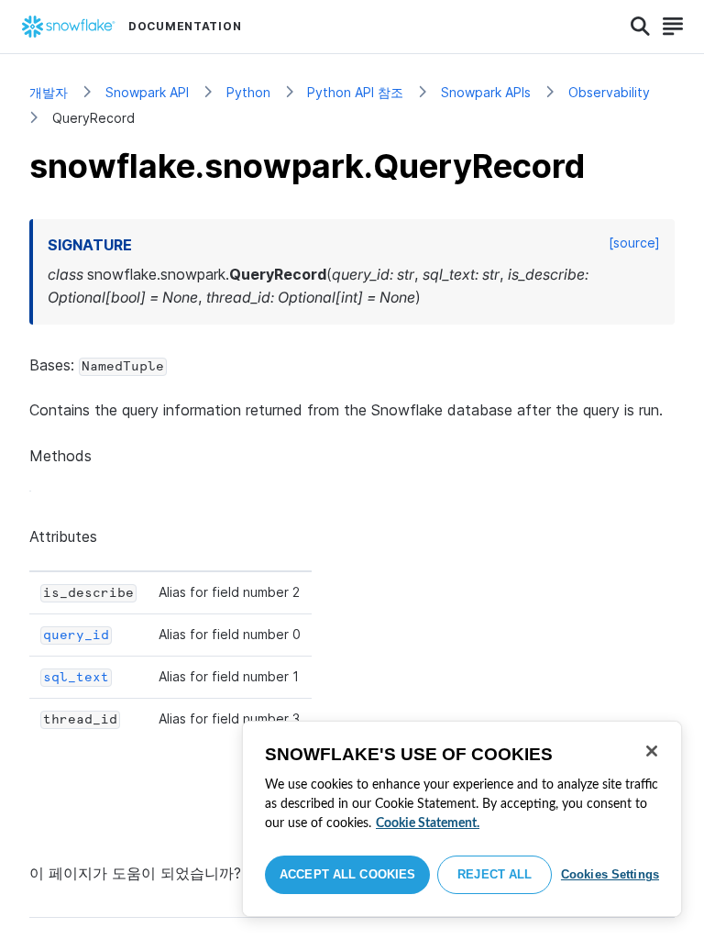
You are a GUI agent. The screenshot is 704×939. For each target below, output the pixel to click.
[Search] (640, 26)
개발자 (48, 92)
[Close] (652, 751)
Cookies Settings (610, 874)
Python (248, 92)
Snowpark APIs (486, 92)
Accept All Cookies (347, 874)
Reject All (494, 874)
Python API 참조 (355, 92)
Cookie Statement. (427, 823)
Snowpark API (147, 92)
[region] (462, 819)
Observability (609, 92)
